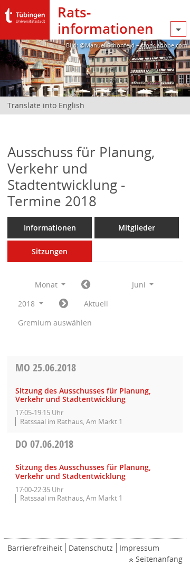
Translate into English (45, 105)
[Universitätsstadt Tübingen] (25, 13)
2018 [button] (27, 304)
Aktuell (96, 304)
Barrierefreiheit (34, 548)
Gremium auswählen (55, 323)
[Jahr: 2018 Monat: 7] (63, 303)
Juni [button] (140, 285)
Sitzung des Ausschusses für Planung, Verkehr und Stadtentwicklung (83, 395)
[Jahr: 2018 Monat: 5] (85, 284)
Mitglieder (136, 228)
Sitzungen (50, 251)
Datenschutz (91, 548)
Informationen (50, 228)
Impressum (139, 548)
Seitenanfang (159, 559)
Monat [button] (47, 285)
